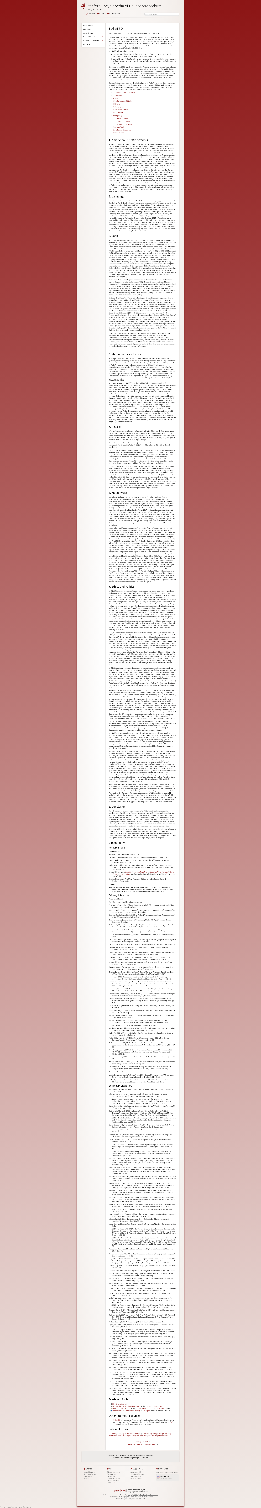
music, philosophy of (160, 1436)
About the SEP (111, 1474)
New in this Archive (90, 1474)
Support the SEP (135, 1472)
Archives (86, 1478)
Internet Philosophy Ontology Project (149, 1408)
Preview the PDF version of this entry (126, 1406)
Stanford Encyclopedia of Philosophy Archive (123, 7)
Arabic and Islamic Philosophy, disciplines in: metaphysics (130, 1436)
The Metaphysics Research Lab (149, 1495)
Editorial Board (111, 1476)
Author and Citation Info (91, 41)
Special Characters (113, 1480)
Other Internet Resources (122, 130)
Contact (110, 1482)
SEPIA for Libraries (136, 1478)
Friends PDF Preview (90, 37)
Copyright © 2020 (141, 1442)
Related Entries (118, 133)
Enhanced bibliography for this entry (126, 1411)
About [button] (102, 14)
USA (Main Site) (164, 1477)
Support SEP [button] (115, 14)
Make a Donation (135, 1476)
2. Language (117, 95)
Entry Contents (88, 26)
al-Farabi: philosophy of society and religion (125, 1433)
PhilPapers (146, 1411)
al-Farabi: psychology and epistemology (156, 1433)
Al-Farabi (116, 1420)
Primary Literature (123, 121)
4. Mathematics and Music (122, 101)
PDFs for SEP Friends (137, 1474)
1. (124, 92)
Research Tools (122, 118)
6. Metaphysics (118, 107)
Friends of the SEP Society (155, 1406)
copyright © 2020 (133, 1495)
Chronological (88, 1476)
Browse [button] (91, 14)
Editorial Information (113, 1472)
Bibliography (87, 29)
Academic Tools (88, 33)
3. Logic (116, 98)
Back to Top (87, 44)
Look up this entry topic (121, 1408)
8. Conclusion (118, 113)
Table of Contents (89, 1472)
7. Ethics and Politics (120, 110)
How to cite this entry (120, 1404)
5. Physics (116, 104)
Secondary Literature (124, 124)
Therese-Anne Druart (135, 1444)
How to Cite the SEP (113, 1478)
